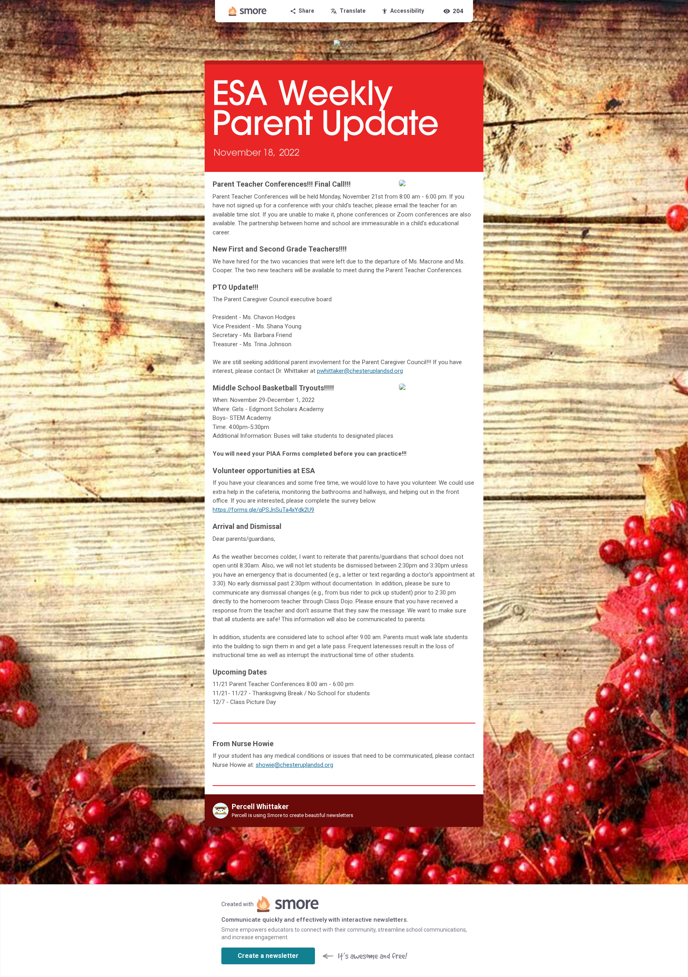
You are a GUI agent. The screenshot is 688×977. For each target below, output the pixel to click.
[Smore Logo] (248, 11)
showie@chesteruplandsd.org (294, 764)
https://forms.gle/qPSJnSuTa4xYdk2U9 (263, 509)
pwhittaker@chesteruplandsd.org (360, 370)
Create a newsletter (268, 955)
